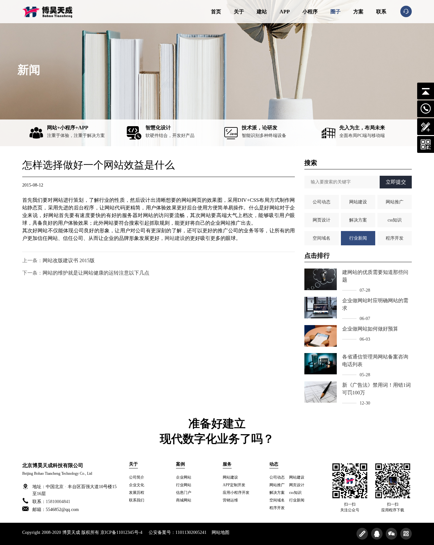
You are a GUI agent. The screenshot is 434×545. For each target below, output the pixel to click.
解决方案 (358, 220)
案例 (180, 464)
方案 (358, 11)
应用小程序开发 (236, 492)
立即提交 (396, 182)
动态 (273, 464)
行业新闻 (358, 238)
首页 (216, 11)
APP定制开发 (234, 485)
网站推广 (394, 202)
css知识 (395, 220)
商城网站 (183, 500)
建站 (262, 11)
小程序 (310, 11)
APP (285, 11)
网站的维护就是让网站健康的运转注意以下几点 (96, 273)
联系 (381, 11)
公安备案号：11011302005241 (177, 532)
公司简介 (136, 477)
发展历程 (136, 492)
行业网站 (183, 485)
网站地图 (220, 532)
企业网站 (183, 477)
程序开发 (394, 238)
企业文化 (136, 485)
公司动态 (321, 202)
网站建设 (175, 238)
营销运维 (230, 500)
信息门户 (183, 492)
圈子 (335, 11)
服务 (227, 464)
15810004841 (58, 501)
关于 (239, 11)
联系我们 (136, 500)
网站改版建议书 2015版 (69, 260)
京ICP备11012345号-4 (121, 532)
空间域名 (321, 238)
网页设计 (321, 220)
